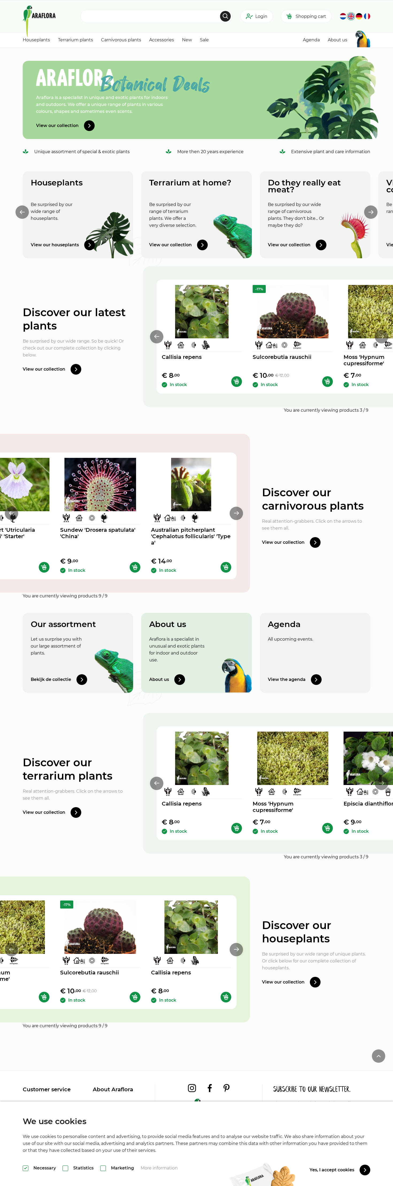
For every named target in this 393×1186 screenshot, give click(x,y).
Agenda (311, 39)
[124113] (327, 381)
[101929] (327, 828)
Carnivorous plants (121, 39)
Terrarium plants (75, 39)
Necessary (44, 1168)
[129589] (44, 567)
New (187, 39)
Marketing (122, 1168)
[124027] (135, 567)
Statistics (83, 1168)
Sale (204, 39)
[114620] (236, 381)
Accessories (161, 39)
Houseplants (36, 39)
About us (337, 39)
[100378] (226, 567)
